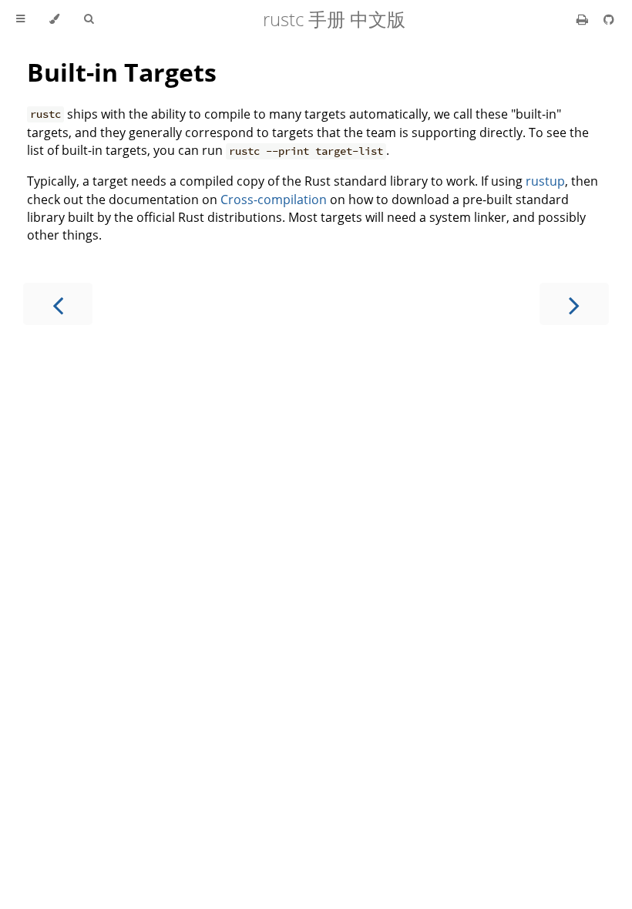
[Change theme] (54, 19)
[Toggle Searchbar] (89, 19)
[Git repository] (608, 19)
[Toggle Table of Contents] (20, 19)
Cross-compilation (273, 199)
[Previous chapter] (57, 304)
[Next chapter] (574, 304)
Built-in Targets (122, 72)
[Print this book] (583, 19)
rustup (545, 181)
